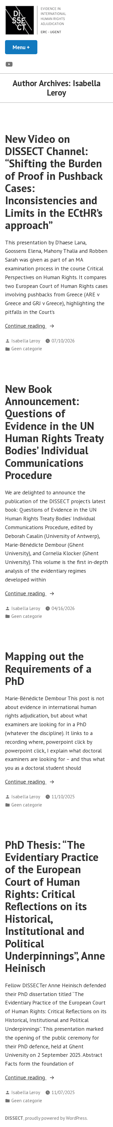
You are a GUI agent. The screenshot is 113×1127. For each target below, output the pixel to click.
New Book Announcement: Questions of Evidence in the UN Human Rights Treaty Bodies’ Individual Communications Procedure (54, 432)
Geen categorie (26, 349)
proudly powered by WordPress (56, 1118)
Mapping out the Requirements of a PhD (48, 668)
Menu (25, 47)
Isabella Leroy (25, 341)
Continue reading (43, 326)
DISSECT (14, 1118)
